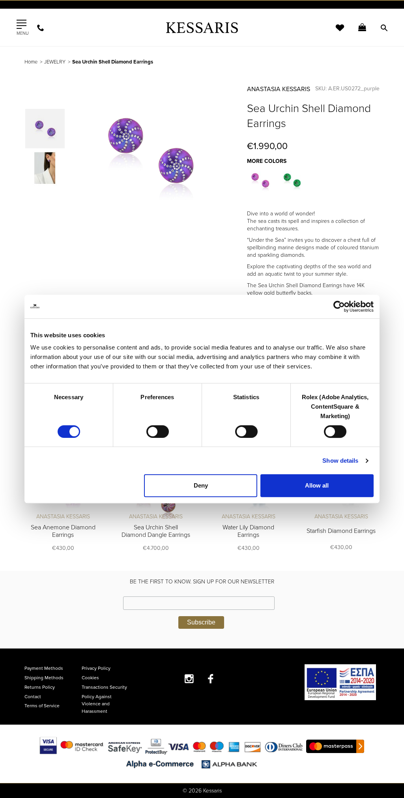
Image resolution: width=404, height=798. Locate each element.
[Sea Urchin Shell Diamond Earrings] (261, 180)
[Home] (202, 27)
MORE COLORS (266, 161)
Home (30, 62)
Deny (201, 485)
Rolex (291, 13)
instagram (189, 679)
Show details (340, 460)
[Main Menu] (21, 24)
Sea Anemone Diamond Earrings (63, 531)
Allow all (317, 485)
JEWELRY (54, 62)
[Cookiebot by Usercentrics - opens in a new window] (339, 306)
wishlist (334, 32)
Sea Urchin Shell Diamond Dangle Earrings (156, 531)
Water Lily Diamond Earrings (248, 531)
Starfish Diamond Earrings (341, 531)
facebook (211, 679)
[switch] (157, 431)
